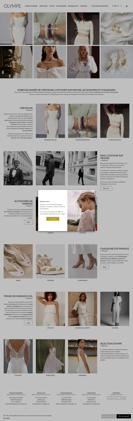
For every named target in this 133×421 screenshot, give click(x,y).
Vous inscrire (53, 219)
